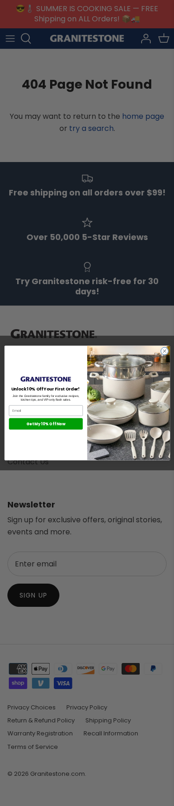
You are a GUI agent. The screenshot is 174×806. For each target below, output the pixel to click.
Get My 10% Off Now (45, 423)
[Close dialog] (164, 351)
